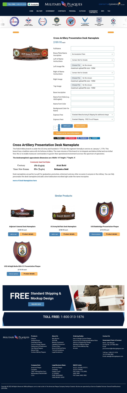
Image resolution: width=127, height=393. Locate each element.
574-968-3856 (114, 344)
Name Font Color (59, 104)
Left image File (58, 66)
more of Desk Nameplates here (25, 181)
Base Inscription (59, 92)
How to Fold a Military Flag (80, 346)
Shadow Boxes (35, 340)
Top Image (57, 86)
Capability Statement (58, 344)
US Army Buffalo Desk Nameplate (63, 227)
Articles (75, 348)
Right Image (57, 79)
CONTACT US (104, 4)
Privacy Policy (56, 346)
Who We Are (55, 338)
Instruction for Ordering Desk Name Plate (85, 340)
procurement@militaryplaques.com (113, 348)
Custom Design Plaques (38, 344)
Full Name (57, 48)
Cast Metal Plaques (37, 348)
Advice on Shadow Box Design (82, 342)
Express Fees (58, 119)
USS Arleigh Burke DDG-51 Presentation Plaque (22, 266)
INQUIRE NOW (36, 304)
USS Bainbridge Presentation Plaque (105, 227)
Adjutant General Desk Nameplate (22, 227)
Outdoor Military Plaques (38, 352)
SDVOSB (54, 340)
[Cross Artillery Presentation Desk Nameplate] (30, 53)
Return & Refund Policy (59, 348)
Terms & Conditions (58, 350)
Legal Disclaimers (57, 352)
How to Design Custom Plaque (82, 338)
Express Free (58, 115)
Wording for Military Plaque (81, 344)
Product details (27, 234)
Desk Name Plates (36, 342)
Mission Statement (58, 342)
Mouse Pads (35, 350)
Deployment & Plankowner (39, 346)
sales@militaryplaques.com (114, 356)
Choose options (95, 234)
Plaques (33, 338)
